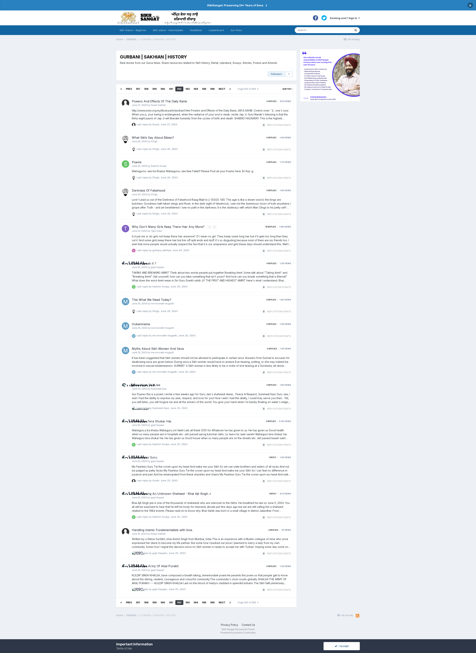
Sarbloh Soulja (158, 166)
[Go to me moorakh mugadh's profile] (125, 301)
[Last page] (230, 89)
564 (196, 88)
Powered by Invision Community (238, 632)
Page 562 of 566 (247, 88)
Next (222, 88)
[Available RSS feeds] (357, 615)
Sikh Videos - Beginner (133, 30)
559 (154, 88)
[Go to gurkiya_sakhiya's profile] (134, 250)
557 (138, 88)
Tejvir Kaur (156, 231)
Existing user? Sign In (344, 18)
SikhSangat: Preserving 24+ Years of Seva (235, 5)
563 (188, 88)
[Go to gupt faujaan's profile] (125, 265)
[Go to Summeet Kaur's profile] (125, 387)
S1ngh (154, 141)
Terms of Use (124, 648)
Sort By (286, 89)
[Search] (356, 30)
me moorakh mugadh (162, 303)
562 (179, 88)
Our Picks (236, 30)
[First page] (121, 89)
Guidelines (196, 30)
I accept (343, 646)
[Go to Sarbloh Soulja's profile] (125, 164)
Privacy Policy (229, 624)
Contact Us (248, 624)
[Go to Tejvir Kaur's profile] (125, 228)
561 (171, 88)
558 (146, 88)
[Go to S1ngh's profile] (125, 139)
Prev (129, 88)
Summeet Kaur (159, 389)
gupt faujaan (157, 267)
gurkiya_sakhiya (161, 250)
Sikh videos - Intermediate (168, 30)
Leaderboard (216, 30)
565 (204, 88)
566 (212, 88)
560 (163, 88)
